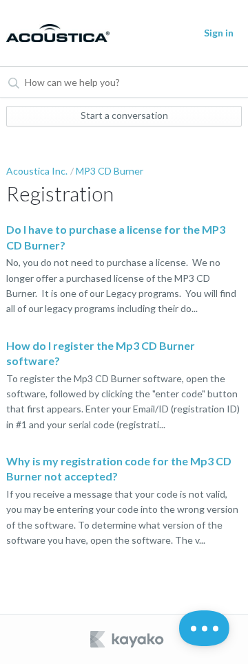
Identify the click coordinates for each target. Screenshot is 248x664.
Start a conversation (124, 115)
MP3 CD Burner (109, 171)
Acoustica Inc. (37, 171)
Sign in (219, 32)
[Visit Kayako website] (128, 639)
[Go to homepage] (53, 33)
